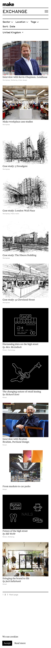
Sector (6, 21)
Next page (13, 594)
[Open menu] (46, 11)
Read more (20, 643)
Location (20, 21)
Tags (33, 21)
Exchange (15, 11)
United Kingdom (12, 32)
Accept (7, 643)
